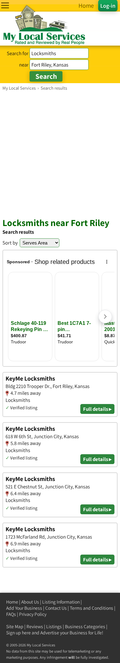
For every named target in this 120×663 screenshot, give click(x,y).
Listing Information (61, 602)
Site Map (14, 626)
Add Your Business (24, 608)
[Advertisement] (60, 154)
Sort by (10, 242)
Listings (54, 626)
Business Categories (85, 626)
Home (12, 602)
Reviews (34, 626)
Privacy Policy (32, 614)
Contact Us (56, 608)
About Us (30, 602)
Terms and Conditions (91, 608)
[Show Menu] (5, 5)
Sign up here (18, 633)
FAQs (11, 614)
